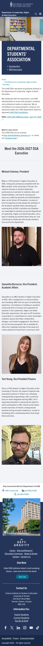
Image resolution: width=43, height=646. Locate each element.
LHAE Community (11, 490)
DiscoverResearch (25, 550)
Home (4, 79)
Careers (16, 556)
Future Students (21, 614)
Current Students (21, 617)
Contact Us (25, 556)
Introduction (14, 66)
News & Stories (30, 553)
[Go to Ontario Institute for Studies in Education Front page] (21, 4)
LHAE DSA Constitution (19, 112)
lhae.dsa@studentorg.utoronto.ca (17, 135)
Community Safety (27, 638)
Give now (22, 577)
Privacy (16, 638)
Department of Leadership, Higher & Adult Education (15, 13)
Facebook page (11, 138)
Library (12, 550)
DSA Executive (15, 69)
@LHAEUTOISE (31, 490)
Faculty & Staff (21, 620)
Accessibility (6, 638)
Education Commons (14, 553)
